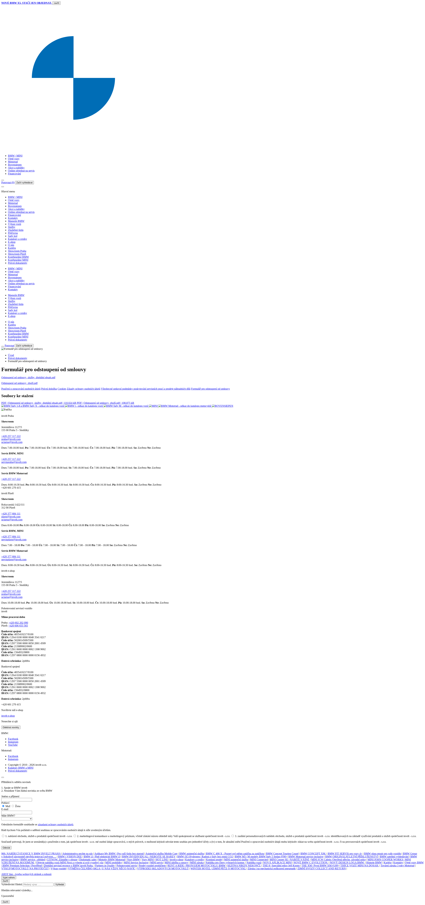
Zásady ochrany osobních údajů (83, 388)
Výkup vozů (14, 224)
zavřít (56, 3)
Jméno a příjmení (10, 796)
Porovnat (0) (7, 182)
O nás (11, 245)
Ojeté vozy (13, 158)
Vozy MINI (148, 859)
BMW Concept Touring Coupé (282, 853)
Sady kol (12, 236)
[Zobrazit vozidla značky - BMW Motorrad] (185, 406)
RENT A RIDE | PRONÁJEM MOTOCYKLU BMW (196, 865)
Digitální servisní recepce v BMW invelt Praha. (68, 865)
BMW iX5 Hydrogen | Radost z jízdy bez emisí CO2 (205, 856)
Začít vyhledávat (24, 182)
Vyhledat (59, 884)
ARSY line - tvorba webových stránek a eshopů (26, 874)
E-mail (4, 809)
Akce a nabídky (16, 167)
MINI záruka (197, 862)
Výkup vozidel (58, 868)
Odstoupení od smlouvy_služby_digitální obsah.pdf (28, 377)
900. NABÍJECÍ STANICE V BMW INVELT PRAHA (31, 853)
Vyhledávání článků (12, 884)
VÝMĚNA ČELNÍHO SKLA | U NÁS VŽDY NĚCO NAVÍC (101, 868)
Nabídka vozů (254, 862)
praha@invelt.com (11, 439)
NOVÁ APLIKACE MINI (277, 862)
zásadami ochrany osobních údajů (55, 824)
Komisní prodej (214, 859)
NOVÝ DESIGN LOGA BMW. (347, 862)
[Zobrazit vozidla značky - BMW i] (84, 406)
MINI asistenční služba (236, 859)
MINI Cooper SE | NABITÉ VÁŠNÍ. (289, 859)
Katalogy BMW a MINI (20, 767)
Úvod (11, 355)
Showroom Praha (17, 251)
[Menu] (2, 180)
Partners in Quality (105, 865)
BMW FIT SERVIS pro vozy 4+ (345, 853)
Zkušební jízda (15, 230)
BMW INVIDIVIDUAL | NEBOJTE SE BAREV (148, 856)
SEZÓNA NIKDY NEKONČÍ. (244, 865)
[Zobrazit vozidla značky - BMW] (33, 406)
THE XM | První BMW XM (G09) (320, 865)
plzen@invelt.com (10, 516)
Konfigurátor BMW (18, 257)
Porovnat (9, 345)
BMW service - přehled (32, 859)
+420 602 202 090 (18, 622)
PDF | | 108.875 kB (105, 402)
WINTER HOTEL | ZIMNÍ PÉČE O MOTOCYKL (218, 868)
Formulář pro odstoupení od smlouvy (210, 388)
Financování (14, 173)
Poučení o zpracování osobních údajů (21, 388)
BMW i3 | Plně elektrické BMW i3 (102, 856)
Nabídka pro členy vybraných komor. (225, 862)
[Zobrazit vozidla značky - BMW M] (126, 406)
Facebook (13, 738)
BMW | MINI (15, 155)
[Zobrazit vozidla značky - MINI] (153, 406)
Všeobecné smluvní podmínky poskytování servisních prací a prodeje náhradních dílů (145, 388)
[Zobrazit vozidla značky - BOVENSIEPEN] (222, 406)
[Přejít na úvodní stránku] (212, 150)
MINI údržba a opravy (176, 862)
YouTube (13, 744)
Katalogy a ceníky (17, 239)
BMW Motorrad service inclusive (305, 856)
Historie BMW (374, 862)
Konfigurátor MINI (18, 260)
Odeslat (6, 847)
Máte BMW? (8, 815)
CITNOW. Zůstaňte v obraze (62, 859)
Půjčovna (13, 233)
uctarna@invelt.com (11, 442)
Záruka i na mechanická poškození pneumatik (272, 868)
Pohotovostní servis (127, 865)
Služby (11, 227)
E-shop (11, 242)
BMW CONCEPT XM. (313, 853)
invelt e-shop (8, 715)
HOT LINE (162, 859)
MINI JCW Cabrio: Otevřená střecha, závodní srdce (338, 859)
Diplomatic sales (87, 859)
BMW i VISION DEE (70, 856)
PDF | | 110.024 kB (39, 402)
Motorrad (13, 161)
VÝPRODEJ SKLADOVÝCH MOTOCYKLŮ (163, 868)
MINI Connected (259, 859)
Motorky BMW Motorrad (111, 859)
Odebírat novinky (11, 727)
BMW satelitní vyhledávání (394, 856)
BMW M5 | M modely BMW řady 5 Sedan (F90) (261, 856)
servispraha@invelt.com (14, 462)
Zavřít (5, 881)
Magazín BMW (16, 221)
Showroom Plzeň (17, 254)
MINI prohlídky (113, 862)
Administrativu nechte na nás (77, 853)
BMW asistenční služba (191, 853)
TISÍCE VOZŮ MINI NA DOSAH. (359, 865)
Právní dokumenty (17, 262)
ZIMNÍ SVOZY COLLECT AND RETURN (322, 868)
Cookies (62, 388)
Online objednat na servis (21, 170)
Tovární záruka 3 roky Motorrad (397, 865)
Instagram (13, 741)
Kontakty (13, 218)
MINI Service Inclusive (136, 862)
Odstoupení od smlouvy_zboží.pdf (19, 383)
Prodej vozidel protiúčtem (152, 865)
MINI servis (156, 862)
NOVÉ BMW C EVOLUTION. (311, 862)
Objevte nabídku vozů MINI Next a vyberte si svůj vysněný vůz (69, 862)
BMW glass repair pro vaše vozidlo (382, 853)
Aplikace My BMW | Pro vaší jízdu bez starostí (119, 853)
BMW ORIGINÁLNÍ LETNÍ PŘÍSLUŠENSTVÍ (351, 856)
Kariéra (12, 248)
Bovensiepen (15, 164)
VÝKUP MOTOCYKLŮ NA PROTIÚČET (25, 868)
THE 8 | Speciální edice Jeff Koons (281, 865)
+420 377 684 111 (10, 513)
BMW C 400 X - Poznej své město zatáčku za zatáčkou (235, 853)
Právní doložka (49, 388)
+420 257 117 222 (11, 436)
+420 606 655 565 (18, 625)
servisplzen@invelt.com (13, 539)
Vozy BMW (133, 859)
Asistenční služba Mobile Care (161, 853)
